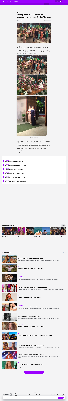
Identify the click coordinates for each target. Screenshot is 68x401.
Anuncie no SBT (34, 392)
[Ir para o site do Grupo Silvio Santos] (8, 394)
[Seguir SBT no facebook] (51, 394)
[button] (10, 234)
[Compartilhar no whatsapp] (45, 20)
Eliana (18, 12)
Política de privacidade (30, 394)
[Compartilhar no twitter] (50, 20)
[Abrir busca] (53, 1)
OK (60, 397)
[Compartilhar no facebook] (47, 20)
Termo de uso (39, 394)
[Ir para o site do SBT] (16, 394)
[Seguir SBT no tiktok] (58, 394)
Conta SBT (59, 1)
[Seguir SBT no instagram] (54, 394)
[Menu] (64, 1)
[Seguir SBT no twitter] (61, 394)
